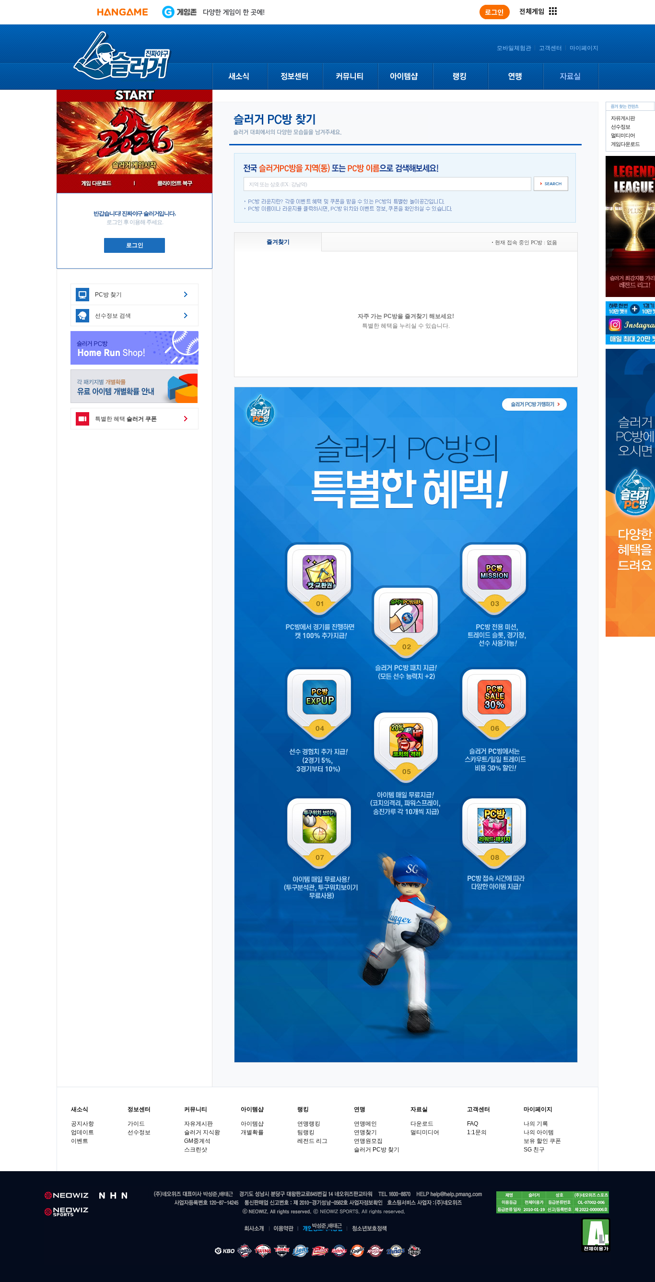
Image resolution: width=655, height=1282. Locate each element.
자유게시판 (623, 118)
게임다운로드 (625, 144)
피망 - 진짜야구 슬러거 (122, 56)
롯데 (356, 1251)
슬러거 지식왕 (202, 1132)
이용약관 (283, 1228)
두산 (301, 1251)
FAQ (472, 1123)
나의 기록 (536, 1123)
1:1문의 (477, 1132)
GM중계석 (197, 1141)
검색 (551, 184)
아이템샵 (405, 77)
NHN (119, 1195)
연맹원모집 (368, 1141)
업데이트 (82, 1132)
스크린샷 (195, 1149)
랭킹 (460, 77)
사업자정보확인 (366, 1203)
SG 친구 (534, 1149)
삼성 (264, 1251)
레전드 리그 (312, 1141)
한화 (374, 1251)
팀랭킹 (306, 1132)
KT (319, 1251)
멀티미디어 (623, 135)
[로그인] (495, 12)
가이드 (136, 1123)
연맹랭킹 (308, 1123)
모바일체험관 (514, 48)
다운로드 (421, 1123)
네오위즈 (67, 1195)
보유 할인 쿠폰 (542, 1141)
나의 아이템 (539, 1132)
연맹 (515, 77)
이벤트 (79, 1141)
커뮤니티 (349, 77)
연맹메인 (365, 1123)
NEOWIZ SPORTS (66, 1212)
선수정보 (620, 127)
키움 (412, 1251)
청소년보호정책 (370, 1228)
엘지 (282, 1251)
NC (393, 1251)
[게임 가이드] (173, 183)
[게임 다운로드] (96, 183)
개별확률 (252, 1132)
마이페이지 (584, 48)
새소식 (239, 77)
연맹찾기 (365, 1132)
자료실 (571, 77)
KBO (224, 1251)
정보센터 (294, 77)
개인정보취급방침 (322, 1228)
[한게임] (122, 12)
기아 (245, 1251)
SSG (337, 1251)
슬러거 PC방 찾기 (376, 1149)
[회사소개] (256, 1228)
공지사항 (82, 1123)
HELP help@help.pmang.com (449, 1194)
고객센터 (550, 48)
